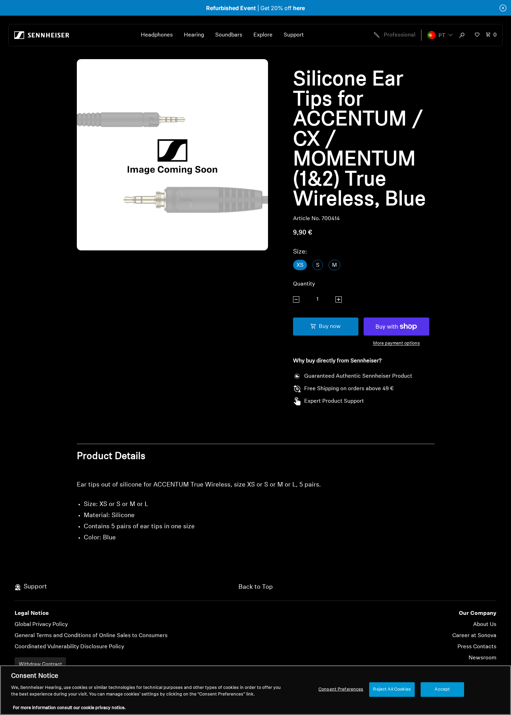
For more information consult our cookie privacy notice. (69, 708)
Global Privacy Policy (41, 624)
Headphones (157, 35)
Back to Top (255, 587)
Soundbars (228, 35)
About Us (484, 624)
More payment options (396, 343)
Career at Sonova (474, 635)
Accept (442, 689)
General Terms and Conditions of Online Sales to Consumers (91, 635)
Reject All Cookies (392, 689)
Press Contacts (476, 647)
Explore (263, 35)
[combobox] (463, 35)
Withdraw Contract (40, 664)
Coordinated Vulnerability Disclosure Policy (69, 647)
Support (294, 35)
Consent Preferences (340, 689)
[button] (440, 35)
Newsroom (482, 658)
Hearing (194, 35)
